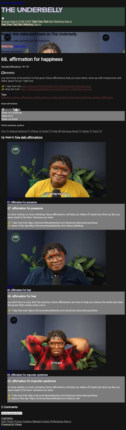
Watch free (7, 46)
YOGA (21, 21)
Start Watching (56, 21)
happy (17, 97)
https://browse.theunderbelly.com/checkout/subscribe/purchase (56, 86)
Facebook (6, 109)
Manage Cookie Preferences (48, 421)
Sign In (37, 24)
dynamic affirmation (103, 97)
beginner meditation (80, 97)
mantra (36, 97)
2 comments (8, 72)
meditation (63, 97)
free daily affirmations (11, 66)
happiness (6, 97)
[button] (3, 18)
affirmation (26, 97)
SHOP (28, 21)
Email (17, 109)
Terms (10, 421)
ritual (54, 97)
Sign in (68, 21)
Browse (5, 21)
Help (4, 421)
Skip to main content (12, 2)
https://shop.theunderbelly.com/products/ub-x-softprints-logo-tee (56, 89)
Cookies (27, 421)
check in (45, 97)
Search (14, 21)
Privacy (18, 421)
